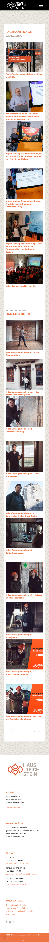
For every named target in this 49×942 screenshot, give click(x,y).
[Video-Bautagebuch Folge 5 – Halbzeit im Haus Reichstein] (24, 577)
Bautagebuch (18, 314)
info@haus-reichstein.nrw (17, 863)
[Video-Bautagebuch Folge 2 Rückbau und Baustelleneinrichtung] (24, 699)
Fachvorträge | (16, 310)
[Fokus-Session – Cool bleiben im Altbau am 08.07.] (24, 57)
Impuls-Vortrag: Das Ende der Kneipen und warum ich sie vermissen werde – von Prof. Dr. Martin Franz (24, 156)
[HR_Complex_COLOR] (21, 5)
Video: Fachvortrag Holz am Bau (21, 286)
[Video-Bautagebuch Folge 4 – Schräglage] (24, 617)
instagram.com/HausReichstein (19, 911)
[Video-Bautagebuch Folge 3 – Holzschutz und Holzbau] (24, 654)
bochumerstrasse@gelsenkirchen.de (22, 874)
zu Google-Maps (13, 807)
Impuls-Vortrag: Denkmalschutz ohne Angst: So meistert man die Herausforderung (23, 204)
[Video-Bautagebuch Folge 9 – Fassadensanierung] (24, 411)
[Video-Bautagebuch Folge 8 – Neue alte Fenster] (24, 456)
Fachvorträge (19, 32)
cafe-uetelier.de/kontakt (16, 884)
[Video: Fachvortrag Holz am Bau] (24, 269)
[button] (4, 937)
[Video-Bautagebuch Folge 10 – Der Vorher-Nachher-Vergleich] (24, 374)
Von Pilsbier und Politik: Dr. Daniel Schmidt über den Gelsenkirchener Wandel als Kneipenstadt (22, 117)
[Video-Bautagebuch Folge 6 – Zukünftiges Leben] (24, 533)
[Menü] (39, 5)
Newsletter (10, 914)
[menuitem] (39, 5)
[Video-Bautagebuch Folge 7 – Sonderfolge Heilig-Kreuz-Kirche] (24, 496)
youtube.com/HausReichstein (18, 908)
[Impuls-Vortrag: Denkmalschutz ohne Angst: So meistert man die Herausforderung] (24, 183)
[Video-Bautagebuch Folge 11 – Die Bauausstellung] (24, 335)
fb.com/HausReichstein (16, 905)
